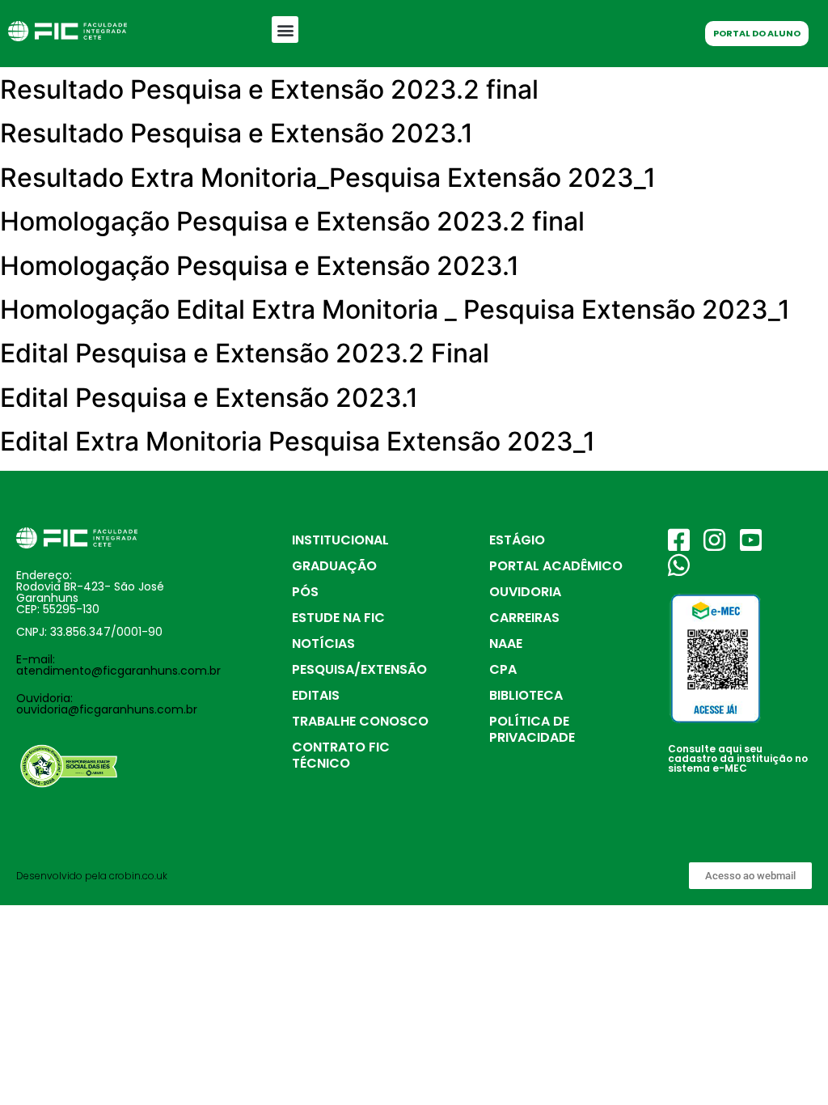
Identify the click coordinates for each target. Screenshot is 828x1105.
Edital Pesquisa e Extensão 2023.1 (209, 397)
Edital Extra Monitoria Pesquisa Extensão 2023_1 (297, 441)
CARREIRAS (524, 617)
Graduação (334, 566)
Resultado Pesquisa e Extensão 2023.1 (236, 133)
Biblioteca (526, 695)
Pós (305, 591)
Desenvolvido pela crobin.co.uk (91, 876)
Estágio (517, 540)
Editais (316, 695)
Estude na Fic (338, 617)
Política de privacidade (532, 729)
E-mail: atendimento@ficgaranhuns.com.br (118, 665)
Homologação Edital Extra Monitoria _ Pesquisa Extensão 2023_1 (395, 309)
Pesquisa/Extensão (359, 669)
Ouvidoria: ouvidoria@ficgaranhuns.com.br (106, 704)
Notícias (323, 643)
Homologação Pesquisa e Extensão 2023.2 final (292, 221)
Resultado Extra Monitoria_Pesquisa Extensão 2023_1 (328, 177)
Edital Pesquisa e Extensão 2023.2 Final (244, 353)
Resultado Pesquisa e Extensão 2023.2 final (269, 89)
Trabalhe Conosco (360, 721)
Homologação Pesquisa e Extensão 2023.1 (259, 266)
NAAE (505, 643)
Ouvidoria (525, 591)
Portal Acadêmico (556, 566)
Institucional (340, 540)
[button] (285, 29)
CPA (503, 669)
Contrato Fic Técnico (341, 755)
